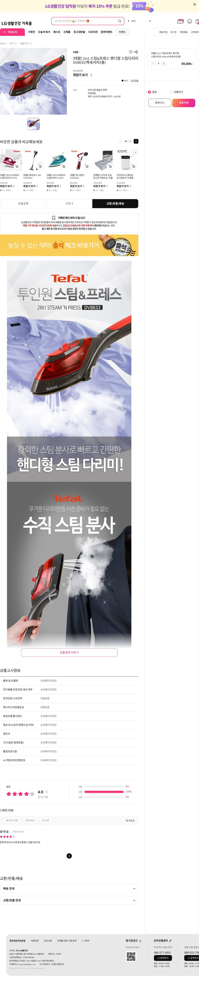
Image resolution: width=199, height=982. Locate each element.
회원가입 (163, 32)
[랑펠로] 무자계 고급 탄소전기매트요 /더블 (103, 176)
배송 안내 (8, 888)
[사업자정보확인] (47, 961)
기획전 (31, 32)
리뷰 (69, 203)
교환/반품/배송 (115, 203)
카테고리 (12, 32)
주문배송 (184, 32)
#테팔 (75, 52)
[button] (120, 141)
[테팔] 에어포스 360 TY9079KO (32, 176)
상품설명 (23, 203)
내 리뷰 (45, 820)
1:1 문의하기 (162, 958)
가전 (11, 43)
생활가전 (24, 43)
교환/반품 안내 (12, 900)
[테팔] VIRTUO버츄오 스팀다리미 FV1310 (56, 176)
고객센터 (195, 32)
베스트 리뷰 (12, 820)
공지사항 (48, 940)
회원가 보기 (80, 75)
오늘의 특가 (44, 32)
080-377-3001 (162, 952)
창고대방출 (79, 32)
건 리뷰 (134, 80)
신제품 (66, 32)
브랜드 (122, 32)
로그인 (174, 32)
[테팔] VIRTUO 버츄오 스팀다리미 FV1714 (9, 176)
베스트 (56, 32)
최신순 (132, 820)
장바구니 (159, 102)
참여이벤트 (106, 32)
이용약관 (35, 940)
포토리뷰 (30, 820)
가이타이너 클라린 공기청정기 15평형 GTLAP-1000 (125, 178)
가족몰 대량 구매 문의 (67, 940)
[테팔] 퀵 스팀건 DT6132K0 (77, 176)
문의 (85, 940)
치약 (131, 21)
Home (3, 43)
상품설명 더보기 (69, 652)
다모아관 (93, 32)
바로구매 (183, 102)
